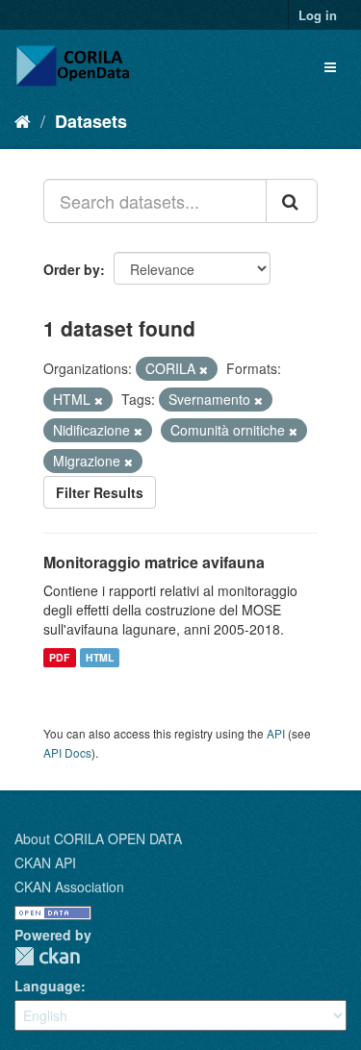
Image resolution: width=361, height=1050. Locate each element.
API (276, 733)
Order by (71, 269)
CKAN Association (69, 886)
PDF (59, 657)
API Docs (67, 752)
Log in (317, 15)
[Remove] (203, 369)
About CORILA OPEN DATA (98, 838)
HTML (100, 657)
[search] (292, 201)
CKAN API (45, 862)
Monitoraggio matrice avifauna (154, 562)
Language (47, 985)
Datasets (91, 121)
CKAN (47, 956)
